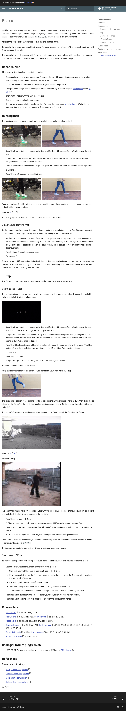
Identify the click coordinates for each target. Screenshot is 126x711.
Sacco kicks (11, 612)
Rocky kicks (11, 617)
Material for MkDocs (17, 707)
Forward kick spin (13, 632)
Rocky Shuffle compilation (17, 669)
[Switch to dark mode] (62, 8)
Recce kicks (11, 621)
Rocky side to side (14, 636)
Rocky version (40, 617)
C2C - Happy (66, 650)
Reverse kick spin (13, 625)
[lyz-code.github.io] (123, 707)
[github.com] (118, 707)
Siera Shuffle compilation (16, 678)
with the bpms (71, 104)
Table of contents (105, 19)
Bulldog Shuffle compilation (17, 682)
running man (78, 88)
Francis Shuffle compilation (17, 674)
